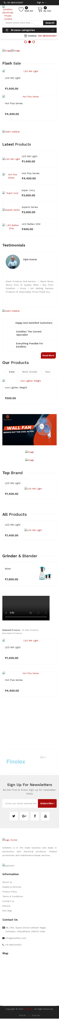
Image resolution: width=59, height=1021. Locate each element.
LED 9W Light (12, 78)
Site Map (7, 910)
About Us (7, 882)
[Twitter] (13, 816)
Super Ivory (28, 190)
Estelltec (28, 1009)
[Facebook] (35, 816)
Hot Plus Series (14, 103)
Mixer (8, 568)
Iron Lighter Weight (16, 387)
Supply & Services (11, 887)
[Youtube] (45, 816)
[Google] (24, 816)
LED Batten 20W (31, 224)
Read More (48, 355)
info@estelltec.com (15, 938)
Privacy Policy (9, 891)
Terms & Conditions (12, 896)
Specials (36, 1015)
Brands (22, 1015)
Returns (6, 906)
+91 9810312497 (14, 2)
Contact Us (8, 901)
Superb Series (30, 207)
